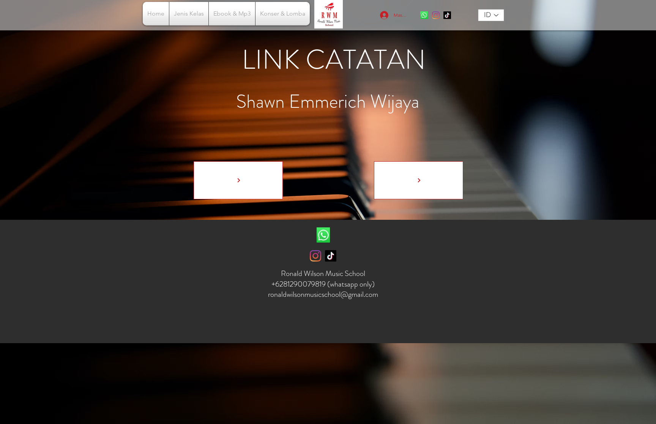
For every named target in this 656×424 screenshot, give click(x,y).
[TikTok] (447, 15)
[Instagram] (436, 15)
